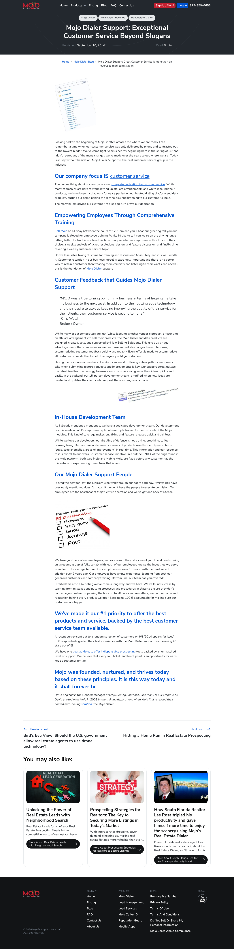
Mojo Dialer (88, 17)
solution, (86, 704)
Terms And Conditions (165, 914)
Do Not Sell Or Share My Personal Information (166, 922)
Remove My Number (164, 896)
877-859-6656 (200, 5)
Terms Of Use (159, 908)
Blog (104, 5)
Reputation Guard (130, 920)
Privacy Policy (159, 902)
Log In (183, 5)
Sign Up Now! (165, 5)
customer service (130, 176)
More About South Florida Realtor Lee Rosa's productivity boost (177, 859)
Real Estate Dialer (142, 17)
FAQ (113, 5)
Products (76, 5)
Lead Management (131, 902)
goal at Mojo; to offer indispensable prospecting (104, 651)
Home (64, 5)
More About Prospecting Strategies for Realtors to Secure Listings (114, 849)
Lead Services (127, 908)
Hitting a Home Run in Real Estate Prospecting (167, 732)
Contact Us (126, 5)
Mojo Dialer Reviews (113, 17)
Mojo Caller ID (128, 914)
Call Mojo (61, 231)
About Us (93, 926)
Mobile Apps (126, 926)
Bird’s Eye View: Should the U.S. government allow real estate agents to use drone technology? (65, 738)
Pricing (93, 5)
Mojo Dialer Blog (83, 61)
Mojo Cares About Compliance (170, 931)
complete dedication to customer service (138, 184)
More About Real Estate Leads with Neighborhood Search (47, 843)
